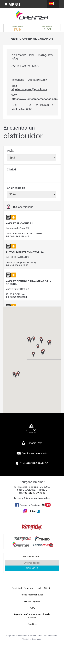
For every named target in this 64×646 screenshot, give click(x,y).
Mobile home (36, 636)
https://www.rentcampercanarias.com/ (34, 99)
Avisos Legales (32, 601)
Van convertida (50, 636)
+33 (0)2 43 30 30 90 (34, 492)
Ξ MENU (12, 4)
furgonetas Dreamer (32, 15)
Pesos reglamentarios (32, 594)
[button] (49, 343)
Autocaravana (22, 636)
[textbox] (31, 176)
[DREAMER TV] (44, 504)
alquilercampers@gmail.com (29, 89)
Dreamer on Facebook (30, 505)
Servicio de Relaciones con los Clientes (32, 588)
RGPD (32, 607)
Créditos (32, 624)
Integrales (10, 636)
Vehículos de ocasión (32, 639)
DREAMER (17, 26)
